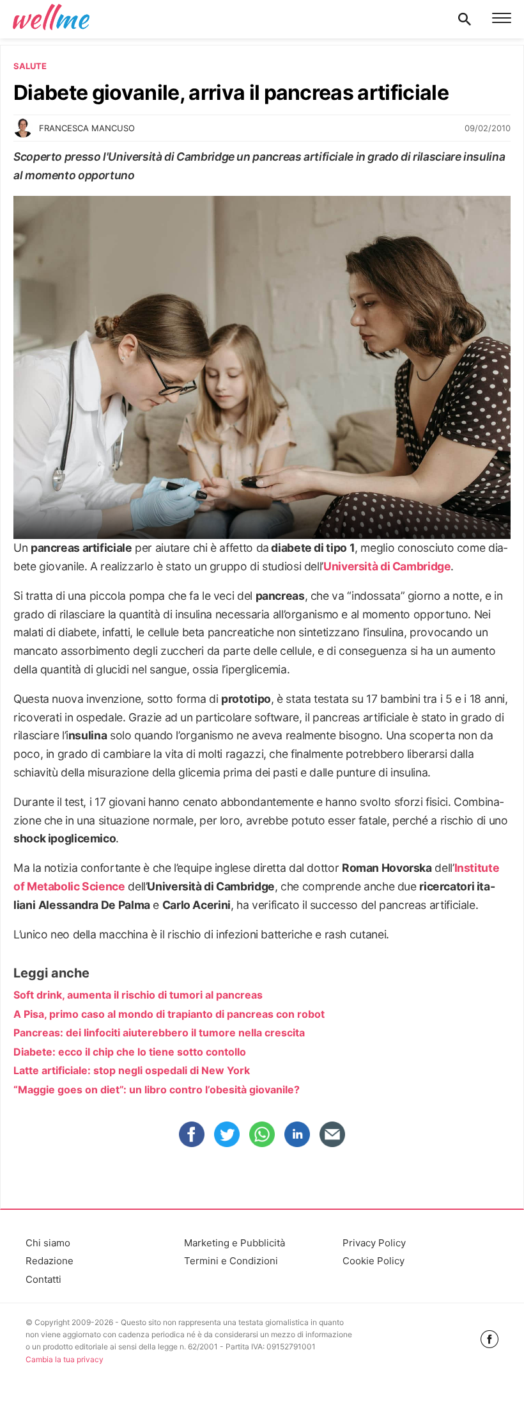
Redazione (49, 1261)
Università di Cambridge (387, 566)
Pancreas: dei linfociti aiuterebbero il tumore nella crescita (159, 1032)
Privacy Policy (374, 1243)
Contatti (43, 1279)
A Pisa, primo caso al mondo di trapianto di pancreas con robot (169, 1014)
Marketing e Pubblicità (234, 1243)
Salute (30, 66)
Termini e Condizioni (231, 1261)
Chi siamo (48, 1243)
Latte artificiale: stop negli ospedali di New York (131, 1070)
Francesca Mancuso (87, 128)
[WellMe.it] (51, 19)
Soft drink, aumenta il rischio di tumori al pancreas (138, 994)
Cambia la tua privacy (65, 1359)
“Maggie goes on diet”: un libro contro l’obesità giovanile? (156, 1089)
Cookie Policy (374, 1261)
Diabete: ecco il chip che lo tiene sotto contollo (129, 1051)
